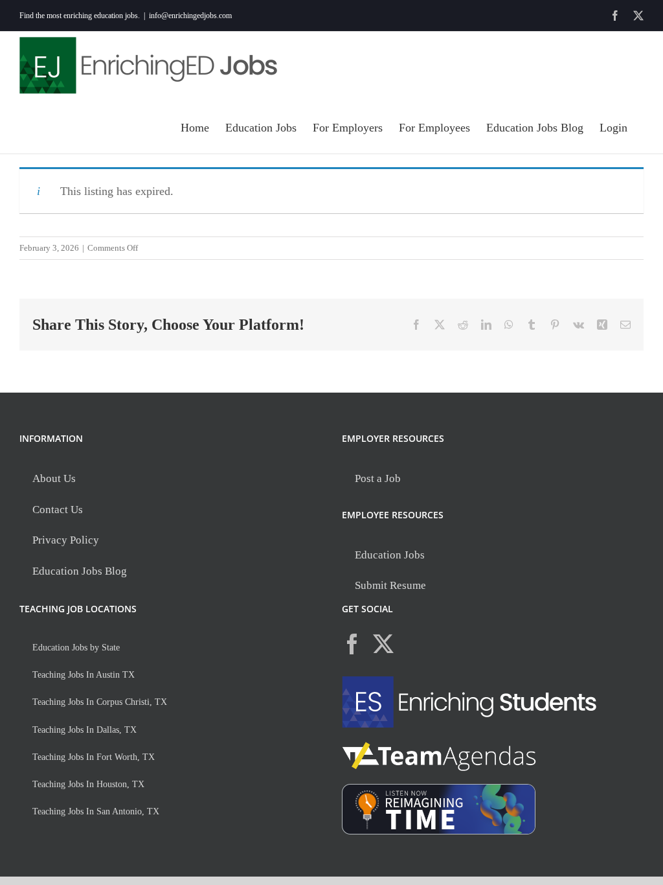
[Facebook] (352, 644)
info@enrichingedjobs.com (190, 15)
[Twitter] (383, 644)
